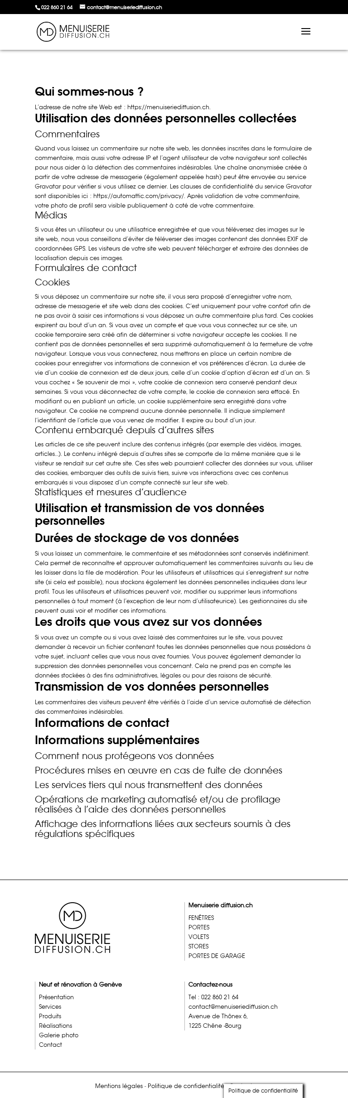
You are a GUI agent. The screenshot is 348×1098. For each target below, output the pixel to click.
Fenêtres (201, 918)
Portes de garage (216, 956)
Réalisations (55, 1026)
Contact (50, 1045)
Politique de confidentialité (186, 1086)
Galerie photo (58, 1035)
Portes (198, 927)
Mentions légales (119, 1086)
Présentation (56, 997)
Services (50, 1007)
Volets (198, 937)
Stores (198, 946)
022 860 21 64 (56, 7)
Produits (50, 1016)
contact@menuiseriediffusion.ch (233, 1007)
